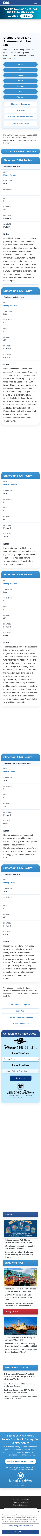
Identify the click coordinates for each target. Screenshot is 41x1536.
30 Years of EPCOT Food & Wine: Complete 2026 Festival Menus (19, 1304)
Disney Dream (9, 772)
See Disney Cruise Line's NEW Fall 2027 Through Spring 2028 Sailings (19, 1391)
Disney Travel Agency (20, 1502)
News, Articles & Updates (16, 1367)
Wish (20, 91)
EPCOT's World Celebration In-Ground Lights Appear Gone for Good (18, 1297)
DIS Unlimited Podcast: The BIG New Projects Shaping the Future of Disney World (19, 1376)
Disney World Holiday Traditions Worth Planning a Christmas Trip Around (19, 1254)
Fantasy (20, 75)
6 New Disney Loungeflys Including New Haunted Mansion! (20, 1247)
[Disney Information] (6, 2)
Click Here (25, 16)
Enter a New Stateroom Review (20, 151)
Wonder (20, 97)
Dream (20, 70)
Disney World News (14, 1263)
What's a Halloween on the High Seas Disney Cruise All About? (21, 1351)
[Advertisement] (20, 448)
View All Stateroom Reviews (20, 117)
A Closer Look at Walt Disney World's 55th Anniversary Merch (18, 1241)
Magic (20, 81)
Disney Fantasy (10, 175)
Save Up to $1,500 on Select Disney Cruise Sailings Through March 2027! (21, 1345)
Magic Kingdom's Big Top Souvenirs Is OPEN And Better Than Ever (20, 1290)
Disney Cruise (11, 1311)
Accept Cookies (20, 1532)
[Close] (38, 1511)
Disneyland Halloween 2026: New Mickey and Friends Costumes (19, 1385)
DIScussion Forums (20, 1500)
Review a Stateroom (20, 123)
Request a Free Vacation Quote (20, 1461)
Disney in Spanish (20, 1505)
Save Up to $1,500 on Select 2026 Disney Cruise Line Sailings (20, 12)
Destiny (20, 64)
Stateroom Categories (20, 104)
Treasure (20, 86)
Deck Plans (20, 110)
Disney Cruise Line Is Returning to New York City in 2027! (20, 1338)
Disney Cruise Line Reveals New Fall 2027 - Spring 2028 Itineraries (20, 1397)
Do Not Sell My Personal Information (20, 1526)
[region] (20, 1522)
